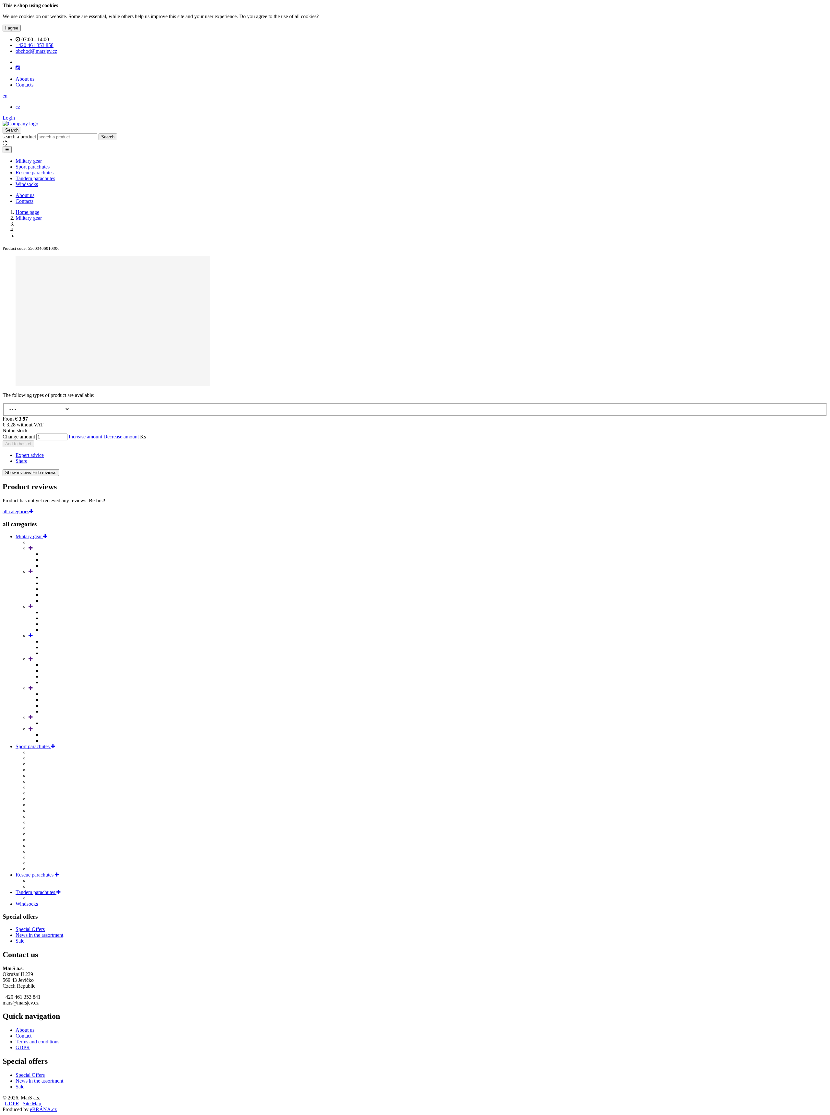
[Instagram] (18, 68)
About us (25, 79)
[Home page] (20, 123)
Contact (23, 1036)
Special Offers (30, 929)
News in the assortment (39, 935)
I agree (11, 28)
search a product (20, 136)
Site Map (32, 1103)
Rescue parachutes (34, 172)
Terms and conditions (37, 1041)
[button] (5, 96)
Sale (20, 941)
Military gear (29, 161)
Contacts (24, 84)
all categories (16, 511)
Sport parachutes (33, 166)
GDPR (23, 1047)
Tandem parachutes (35, 178)
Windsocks (27, 184)
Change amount (19, 436)
